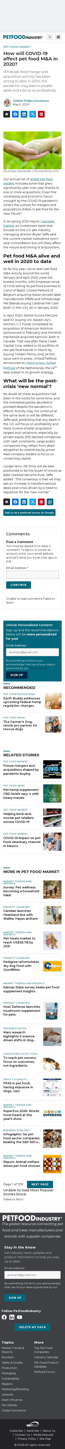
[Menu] (58, 37)
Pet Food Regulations (19, 694)
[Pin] (41, 114)
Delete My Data (32, 1327)
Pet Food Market (17, 46)
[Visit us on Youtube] (19, 1317)
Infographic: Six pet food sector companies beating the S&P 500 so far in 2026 (21, 1138)
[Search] (49, 37)
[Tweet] (32, 114)
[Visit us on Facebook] (4, 1317)
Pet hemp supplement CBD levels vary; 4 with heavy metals (21, 794)
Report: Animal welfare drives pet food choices (21, 1164)
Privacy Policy (27, 1438)
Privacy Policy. (38, 668)
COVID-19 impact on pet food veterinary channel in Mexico (21, 842)
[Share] (15, 114)
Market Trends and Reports (17, 882)
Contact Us (22, 1434)
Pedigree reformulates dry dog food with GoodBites (21, 966)
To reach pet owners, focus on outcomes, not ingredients (19, 1061)
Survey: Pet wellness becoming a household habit (21, 891)
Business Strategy (16, 1130)
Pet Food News (14, 717)
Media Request (43, 1434)
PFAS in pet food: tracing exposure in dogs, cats (18, 1087)
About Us (49, 1430)
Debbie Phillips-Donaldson (31, 100)
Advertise (33, 1430)
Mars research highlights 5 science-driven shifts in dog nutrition (19, 1036)
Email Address (17, 568)
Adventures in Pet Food (20, 1054)
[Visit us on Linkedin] (11, 1317)
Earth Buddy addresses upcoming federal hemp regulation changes (22, 702)
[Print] (6, 114)
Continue (18, 585)
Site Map (45, 1438)
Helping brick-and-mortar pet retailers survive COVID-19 (18, 818)
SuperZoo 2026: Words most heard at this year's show (21, 1115)
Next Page (40, 1184)
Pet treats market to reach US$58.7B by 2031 (19, 942)
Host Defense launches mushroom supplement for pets (21, 1010)
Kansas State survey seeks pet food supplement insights (31, 989)
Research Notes (14, 1028)
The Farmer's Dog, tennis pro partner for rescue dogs (20, 725)
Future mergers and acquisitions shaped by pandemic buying (21, 770)
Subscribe (16, 1430)
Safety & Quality (15, 1079)
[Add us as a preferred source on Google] (50, 502)
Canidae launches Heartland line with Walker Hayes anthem (20, 915)
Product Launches (16, 907)
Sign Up (16, 675)
